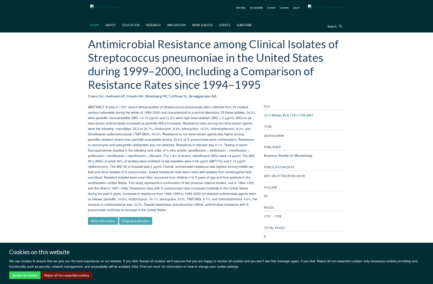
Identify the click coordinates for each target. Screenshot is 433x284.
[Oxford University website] (323, 7)
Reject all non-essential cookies (66, 275)
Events (224, 25)
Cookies (284, 7)
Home (94, 25)
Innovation (176, 25)
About (111, 25)
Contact (271, 7)
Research (153, 25)
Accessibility (256, 7)
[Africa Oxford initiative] (106, 4)
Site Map (241, 7)
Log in (296, 7)
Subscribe (244, 25)
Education (131, 25)
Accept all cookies (25, 275)
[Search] (340, 25)
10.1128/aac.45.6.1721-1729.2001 (288, 115)
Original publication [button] (135, 221)
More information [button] (103, 221)
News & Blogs (202, 25)
